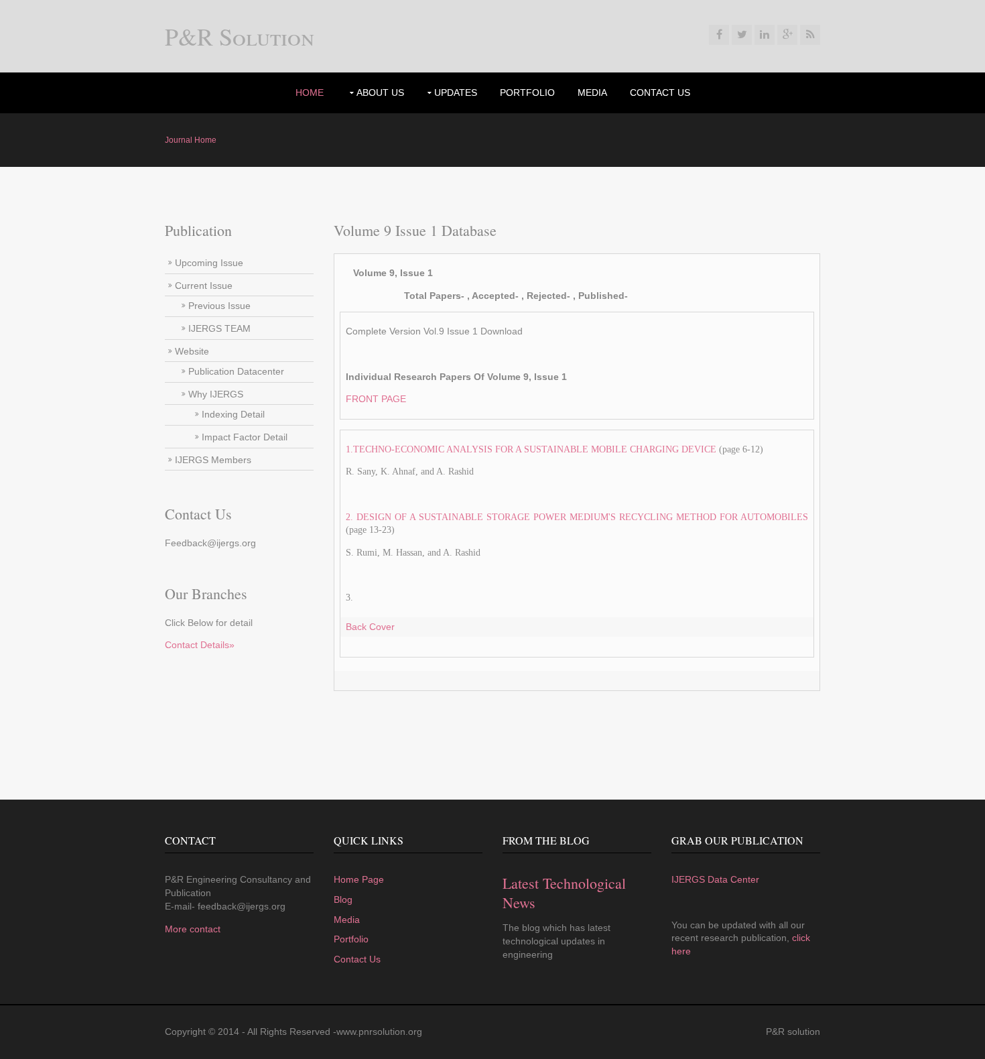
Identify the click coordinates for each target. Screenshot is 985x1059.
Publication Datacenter (236, 371)
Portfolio (351, 939)
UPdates (455, 92)
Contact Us (660, 92)
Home (310, 92)
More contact (192, 929)
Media (592, 92)
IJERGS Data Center (715, 879)
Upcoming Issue (209, 262)
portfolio (527, 92)
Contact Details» (200, 644)
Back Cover (370, 626)
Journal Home (190, 140)
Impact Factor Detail (244, 437)
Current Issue (204, 285)
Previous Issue (219, 305)
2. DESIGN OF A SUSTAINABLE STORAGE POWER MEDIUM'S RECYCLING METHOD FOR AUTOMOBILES (577, 517)
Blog (343, 899)
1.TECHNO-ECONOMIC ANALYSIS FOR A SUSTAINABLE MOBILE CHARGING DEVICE (531, 449)
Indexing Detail (233, 414)
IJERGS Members (213, 459)
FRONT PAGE (376, 398)
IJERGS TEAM (219, 328)
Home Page (359, 879)
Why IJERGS (215, 394)
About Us (380, 92)
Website (192, 351)
